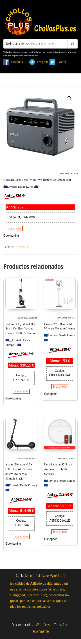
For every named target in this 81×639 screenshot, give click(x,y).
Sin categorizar (22, 247)
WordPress (43, 624)
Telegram (42, 62)
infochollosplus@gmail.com (47, 575)
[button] (69, 98)
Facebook (18, 62)
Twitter (63, 62)
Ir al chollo (14, 228)
